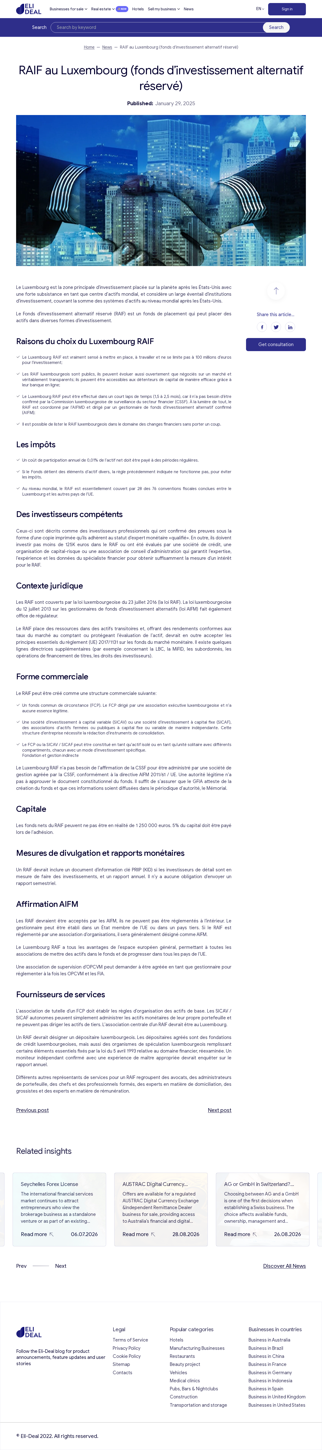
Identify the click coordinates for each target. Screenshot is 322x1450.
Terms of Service (130, 1340)
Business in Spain (266, 1389)
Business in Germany (270, 1372)
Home (89, 47)
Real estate (101, 9)
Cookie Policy (127, 1356)
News (189, 9)
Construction (183, 1397)
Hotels (138, 9)
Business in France (268, 1364)
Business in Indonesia (270, 1381)
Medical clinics (185, 1381)
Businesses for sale (67, 9)
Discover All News (284, 1266)
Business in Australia (269, 1340)
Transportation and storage (198, 1405)
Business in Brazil (266, 1348)
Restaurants (182, 1356)
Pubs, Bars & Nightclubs (194, 1389)
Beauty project (185, 1364)
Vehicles (178, 1372)
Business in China (266, 1356)
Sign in (287, 9)
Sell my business (162, 9)
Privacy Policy (126, 1348)
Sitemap (121, 1364)
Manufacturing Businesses (197, 1348)
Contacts (122, 1372)
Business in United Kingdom (277, 1397)
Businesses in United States (277, 1405)
